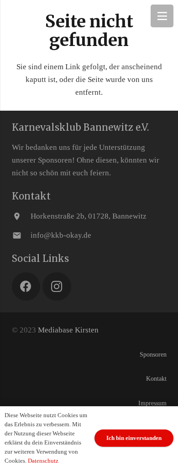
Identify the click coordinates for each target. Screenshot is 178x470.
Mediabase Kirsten (68, 330)
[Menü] (162, 16)
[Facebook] (26, 286)
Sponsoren (153, 354)
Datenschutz (43, 460)
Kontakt (156, 378)
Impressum (152, 403)
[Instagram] (56, 286)
